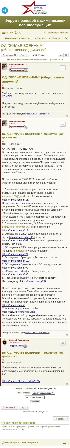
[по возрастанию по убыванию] (35, 397)
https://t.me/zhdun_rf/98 (15, 274)
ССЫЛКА (7, 96)
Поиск (61, 55)
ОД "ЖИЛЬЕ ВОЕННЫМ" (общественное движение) (24, 48)
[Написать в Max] (65, 11)
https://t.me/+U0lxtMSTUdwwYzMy (21, 381)
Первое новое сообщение (19, 59)
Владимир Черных (18, 64)
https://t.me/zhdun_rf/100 (15, 260)
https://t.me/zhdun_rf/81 (22, 237)
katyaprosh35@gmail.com (16, 196)
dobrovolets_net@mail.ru (15, 226)
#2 (3, 141)
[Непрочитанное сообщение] (3, 88)
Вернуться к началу (67, 116)
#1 (3, 86)
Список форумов (29, 442)
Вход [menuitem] (65, 33)
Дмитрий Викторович (19, 340)
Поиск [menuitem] (67, 38)
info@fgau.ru (20, 250)
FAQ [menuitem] (19, 33)
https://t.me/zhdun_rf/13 (15, 199)
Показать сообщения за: (25, 388)
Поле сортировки (23, 393)
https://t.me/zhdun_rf (13, 305)
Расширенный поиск (66, 55)
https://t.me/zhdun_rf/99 (15, 267)
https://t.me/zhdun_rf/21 (15, 254)
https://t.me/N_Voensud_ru (37, 114)
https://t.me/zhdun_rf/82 (15, 240)
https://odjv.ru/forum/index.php (18, 311)
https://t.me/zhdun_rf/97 (33, 281)
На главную (11, 442)
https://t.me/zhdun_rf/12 (15, 230)
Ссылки (9, 33)
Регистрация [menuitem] (53, 33)
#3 (3, 360)
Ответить (8, 55)
